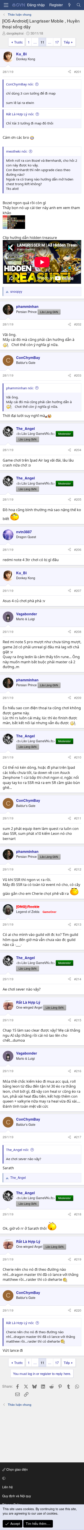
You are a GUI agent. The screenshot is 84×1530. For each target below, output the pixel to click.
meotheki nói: (16, 151)
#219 (77, 1259)
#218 (77, 1214)
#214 (77, 979)
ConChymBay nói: (20, 84)
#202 (77, 324)
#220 (77, 1310)
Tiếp (67, 42)
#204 (77, 450)
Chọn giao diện (16, 1469)
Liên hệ (7, 1487)
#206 (77, 549)
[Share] (69, 72)
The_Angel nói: (17, 1149)
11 (42, 42)
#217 (77, 1137)
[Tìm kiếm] (78, 5)
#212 (77, 869)
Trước (18, 42)
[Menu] (6, 5)
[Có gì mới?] (69, 5)
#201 (77, 71)
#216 (77, 1071)
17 (57, 42)
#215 (77, 1020)
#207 (77, 590)
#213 (77, 924)
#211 (77, 818)
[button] (41, 1478)
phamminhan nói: (20, 388)
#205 (77, 499)
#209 (77, 697)
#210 (77, 757)
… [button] (35, 42)
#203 (77, 375)
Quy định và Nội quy (16, 1496)
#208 (77, 631)
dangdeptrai (15, 33)
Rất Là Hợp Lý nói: (20, 114)
